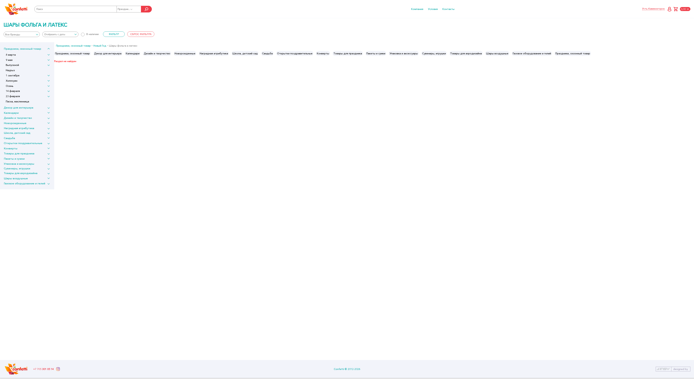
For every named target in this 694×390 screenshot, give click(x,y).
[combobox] (22, 34)
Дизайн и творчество (18, 118)
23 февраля (13, 96)
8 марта (11, 54)
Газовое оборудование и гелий (24, 183)
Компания (417, 9)
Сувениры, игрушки (17, 168)
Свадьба (9, 138)
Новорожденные (15, 123)
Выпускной (12, 65)
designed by (680, 369)
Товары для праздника (19, 153)
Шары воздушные (16, 178)
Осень (9, 86)
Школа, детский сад (17, 133)
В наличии (92, 34)
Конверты (10, 148)
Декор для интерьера (18, 107)
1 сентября (12, 75)
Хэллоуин (11, 80)
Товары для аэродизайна (20, 173)
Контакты (448, 9)
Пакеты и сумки (14, 158)
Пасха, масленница (17, 101)
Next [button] (691, 53)
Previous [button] (57, 53)
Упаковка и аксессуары (19, 163)
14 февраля (13, 91)
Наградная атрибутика (19, 128)
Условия (433, 9)
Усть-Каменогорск (653, 8)
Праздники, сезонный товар (22, 48)
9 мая (9, 60)
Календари (11, 112)
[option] (72, 53)
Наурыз (10, 70)
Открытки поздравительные (23, 143)
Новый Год (99, 45)
